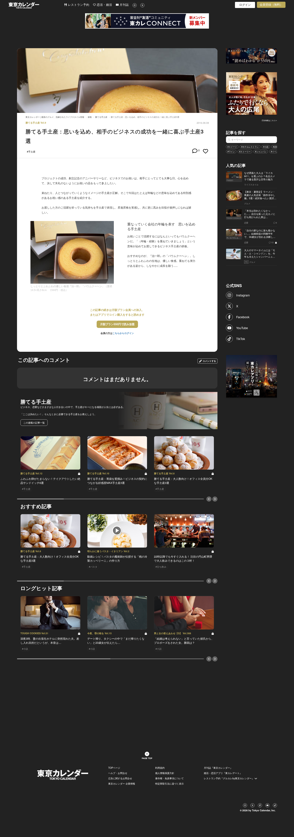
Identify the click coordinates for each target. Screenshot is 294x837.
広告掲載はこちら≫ (269, 120)
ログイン (245, 4)
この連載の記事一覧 (34, 422)
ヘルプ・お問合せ (117, 773)
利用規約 (160, 768)
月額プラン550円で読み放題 (117, 324)
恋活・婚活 (104, 4)
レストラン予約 (78, 4)
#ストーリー (245, 151)
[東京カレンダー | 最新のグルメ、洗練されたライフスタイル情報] (36, 5)
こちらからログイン (123, 333)
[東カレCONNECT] (147, 21)
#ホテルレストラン (250, 146)
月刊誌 (124, 4)
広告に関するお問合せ (120, 778)
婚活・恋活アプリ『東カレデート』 (223, 773)
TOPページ (114, 768)
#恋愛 (275, 146)
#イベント (275, 151)
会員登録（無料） (271, 4)
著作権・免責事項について (169, 778)
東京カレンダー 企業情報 (121, 783)
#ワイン (231, 151)
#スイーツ (232, 146)
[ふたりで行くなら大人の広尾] (251, 93)
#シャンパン (260, 151)
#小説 (265, 146)
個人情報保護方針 (164, 773)
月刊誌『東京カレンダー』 (218, 768)
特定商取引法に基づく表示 (169, 783)
